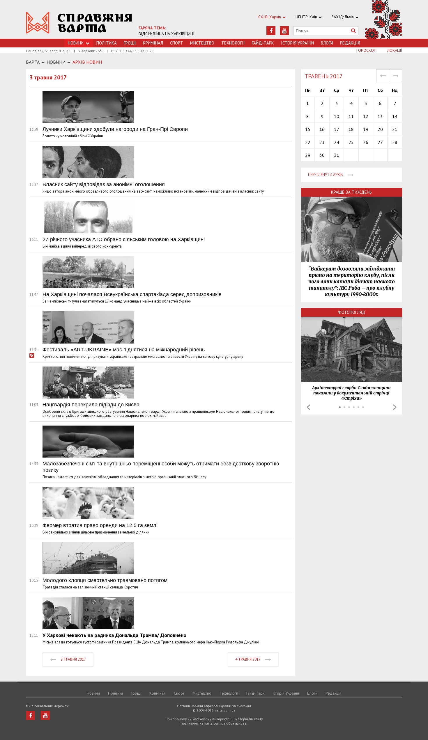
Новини (93, 693)
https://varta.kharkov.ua (79, 22)
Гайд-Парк (263, 43)
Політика (106, 43)
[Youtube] (284, 30)
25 (351, 142)
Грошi (130, 43)
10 (336, 116)
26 (365, 142)
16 (322, 129)
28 (394, 142)
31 (336, 155)
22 (307, 142)
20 (380, 129)
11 (351, 116)
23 (322, 142)
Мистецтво (202, 43)
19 (365, 129)
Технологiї (233, 43)
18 (351, 129)
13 (380, 116)
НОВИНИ (56, 62)
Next (394, 407)
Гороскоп (366, 50)
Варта (33, 62)
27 (380, 142)
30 (322, 155)
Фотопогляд (351, 312)
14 (394, 116)
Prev (308, 407)
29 (307, 155)
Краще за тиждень (351, 192)
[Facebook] (270, 30)
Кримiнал (153, 43)
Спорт (176, 43)
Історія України (297, 43)
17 (336, 129)
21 (394, 129)
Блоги (327, 43)
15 (307, 129)
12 (365, 116)
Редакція (350, 43)
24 (336, 142)
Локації (394, 50)
